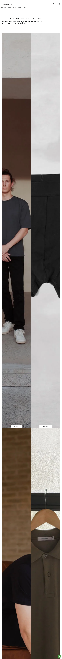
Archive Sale (3, 7)
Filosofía (25, 7)
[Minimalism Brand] (7, 4)
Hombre (9, 7)
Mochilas (19, 7)
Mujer (14, 7)
